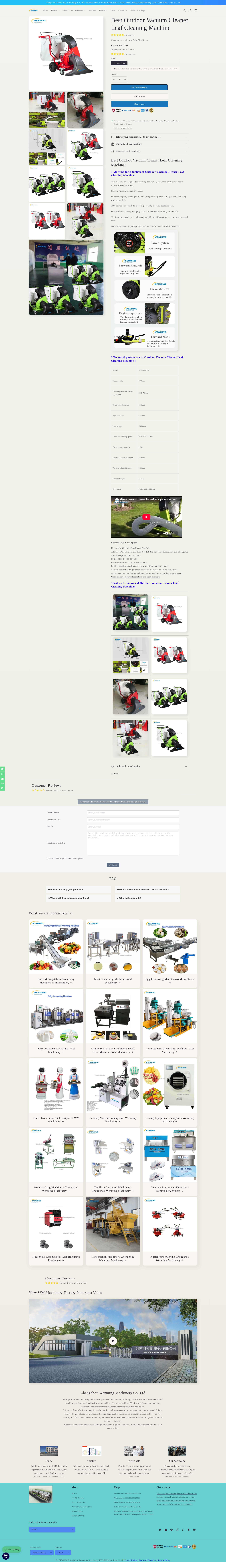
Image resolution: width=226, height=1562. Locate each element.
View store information (123, 128)
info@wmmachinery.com (130, 566)
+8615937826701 (139, 562)
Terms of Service (78, 1502)
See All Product (78, 1498)
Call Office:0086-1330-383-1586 (127, 1507)
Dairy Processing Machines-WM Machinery (56, 1050)
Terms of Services (147, 1560)
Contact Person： (54, 813)
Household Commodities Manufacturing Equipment (56, 1258)
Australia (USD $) (39, 1553)
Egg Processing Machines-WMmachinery (169, 979)
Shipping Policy (78, 1516)
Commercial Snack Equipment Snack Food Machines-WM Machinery (113, 1050)
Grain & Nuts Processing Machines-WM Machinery (170, 1050)
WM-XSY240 (119, 63)
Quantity (114, 74)
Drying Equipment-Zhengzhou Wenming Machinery (170, 1119)
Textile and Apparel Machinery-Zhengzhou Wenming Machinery (112, 1189)
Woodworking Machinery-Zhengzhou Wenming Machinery (56, 1189)
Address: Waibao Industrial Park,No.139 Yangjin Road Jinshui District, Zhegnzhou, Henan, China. (134, 1512)
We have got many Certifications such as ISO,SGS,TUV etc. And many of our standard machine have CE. (91, 1469)
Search (74, 1493)
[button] (55, 10)
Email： (50, 827)
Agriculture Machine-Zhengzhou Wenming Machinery (169, 1258)
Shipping (114, 49)
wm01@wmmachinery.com (155, 566)
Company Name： (54, 820)
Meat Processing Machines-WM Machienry (113, 981)
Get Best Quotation (139, 87)
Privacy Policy (130, 1560)
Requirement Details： (56, 843)
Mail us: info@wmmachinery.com (127, 1493)
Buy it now (139, 104)
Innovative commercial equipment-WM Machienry (56, 1119)
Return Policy (164, 1560)
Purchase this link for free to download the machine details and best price (145, 69)
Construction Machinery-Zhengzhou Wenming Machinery (112, 1258)
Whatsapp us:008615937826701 (127, 1498)
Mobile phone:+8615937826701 (127, 1502)
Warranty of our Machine (82, 1507)
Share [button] (116, 774)
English (60, 1553)
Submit (114, 865)
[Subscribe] (72, 1530)
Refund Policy (77, 1511)
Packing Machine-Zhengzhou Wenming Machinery (113, 1119)
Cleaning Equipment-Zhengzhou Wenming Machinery (170, 1189)
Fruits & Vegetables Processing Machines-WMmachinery (56, 981)
